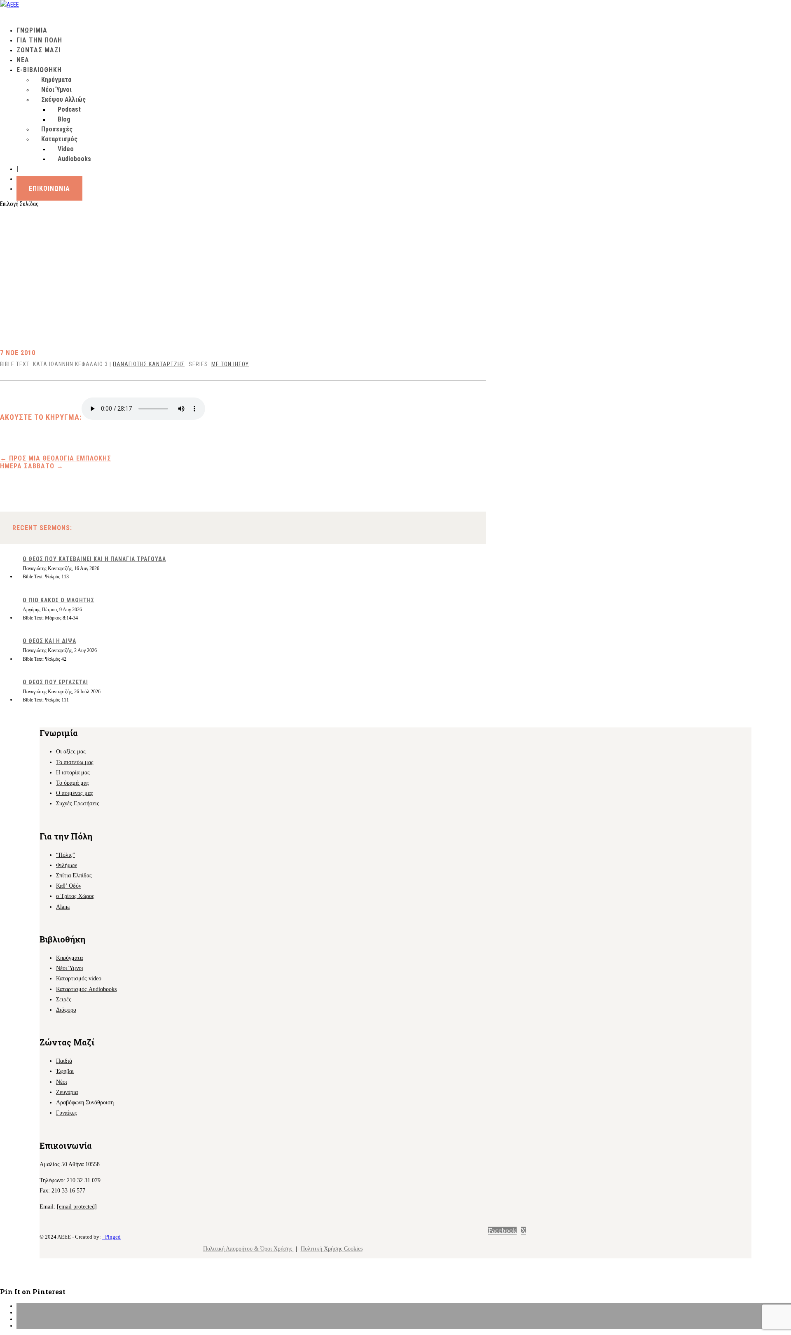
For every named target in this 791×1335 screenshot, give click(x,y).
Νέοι (61, 1082)
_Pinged (111, 1237)
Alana (63, 907)
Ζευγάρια (67, 1092)
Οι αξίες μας (71, 751)
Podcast (69, 109)
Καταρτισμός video (78, 978)
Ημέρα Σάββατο (31, 466)
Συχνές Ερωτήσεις (77, 803)
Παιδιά (64, 1061)
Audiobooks (74, 159)
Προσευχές (57, 129)
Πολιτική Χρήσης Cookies (332, 1249)
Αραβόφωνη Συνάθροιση (85, 1102)
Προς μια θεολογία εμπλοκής (55, 458)
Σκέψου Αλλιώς (63, 99)
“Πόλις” (65, 855)
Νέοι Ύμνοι (56, 90)
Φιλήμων (66, 865)
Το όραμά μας (72, 783)
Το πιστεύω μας (75, 762)
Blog (64, 119)
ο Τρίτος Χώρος (75, 896)
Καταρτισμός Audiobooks (86, 989)
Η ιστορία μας (73, 772)
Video (66, 149)
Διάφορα (66, 1010)
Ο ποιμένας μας (74, 793)
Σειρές (63, 999)
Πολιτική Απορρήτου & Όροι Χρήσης (248, 1249)
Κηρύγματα (56, 80)
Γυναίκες (66, 1113)
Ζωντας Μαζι (38, 50)
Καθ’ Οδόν (68, 886)
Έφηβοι (65, 1071)
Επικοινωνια (49, 188)
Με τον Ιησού (230, 364)
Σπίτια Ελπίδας (74, 875)
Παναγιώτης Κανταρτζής (149, 364)
